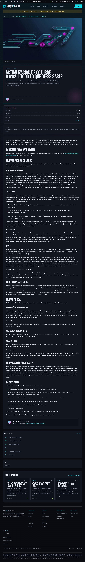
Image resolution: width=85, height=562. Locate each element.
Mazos (32, 6)
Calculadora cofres (62, 513)
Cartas (62, 6)
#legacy (7, 465)
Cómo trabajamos (30, 423)
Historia (54, 6)
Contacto (5, 544)
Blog (43, 513)
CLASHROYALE (9, 510)
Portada (30, 513)
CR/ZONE (5, 16)
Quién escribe (6, 537)
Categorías (45, 516)
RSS (72, 516)
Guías (38, 6)
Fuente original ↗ (40, 423)
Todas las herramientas (60, 517)
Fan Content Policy (56, 558)
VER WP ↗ (78, 120)
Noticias (78, 6)
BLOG (12, 16)
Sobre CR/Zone (7, 534)
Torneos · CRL (74, 513)
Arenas (44, 526)
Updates (46, 6)
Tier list (44, 523)
